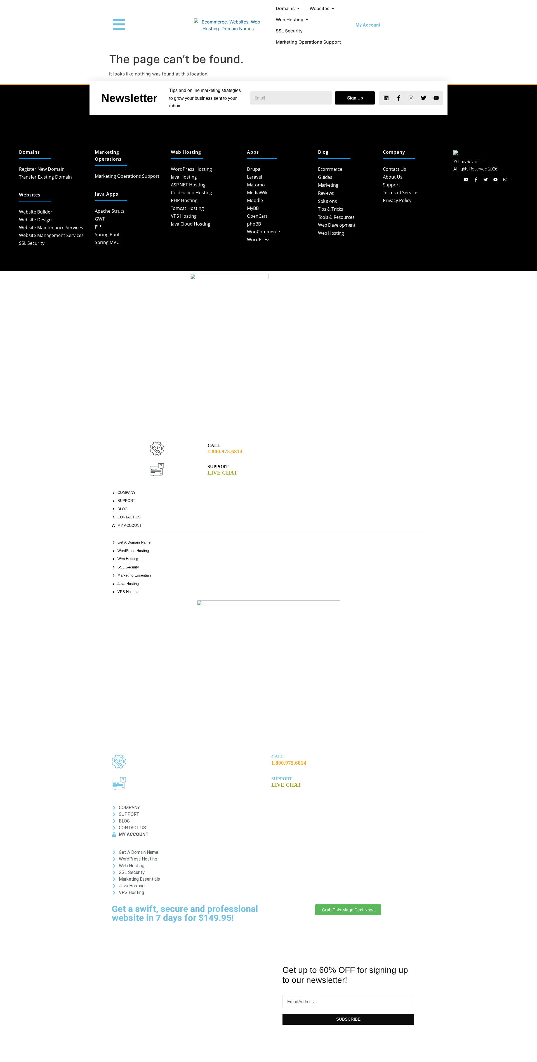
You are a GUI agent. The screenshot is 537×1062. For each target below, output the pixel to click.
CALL (214, 445)
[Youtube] (436, 98)
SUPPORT (218, 466)
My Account (367, 25)
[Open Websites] (333, 8)
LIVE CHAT (222, 473)
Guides (325, 177)
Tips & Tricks (330, 209)
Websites (30, 195)
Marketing (328, 185)
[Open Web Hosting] (307, 19)
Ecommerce (330, 169)
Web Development (336, 225)
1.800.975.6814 (225, 451)
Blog (323, 152)
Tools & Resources (336, 217)
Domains (29, 152)
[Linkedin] (386, 98)
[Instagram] (411, 98)
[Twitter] (423, 98)
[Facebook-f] (398, 98)
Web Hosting (186, 152)
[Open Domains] (298, 8)
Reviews (326, 193)
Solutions (327, 201)
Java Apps (106, 194)
